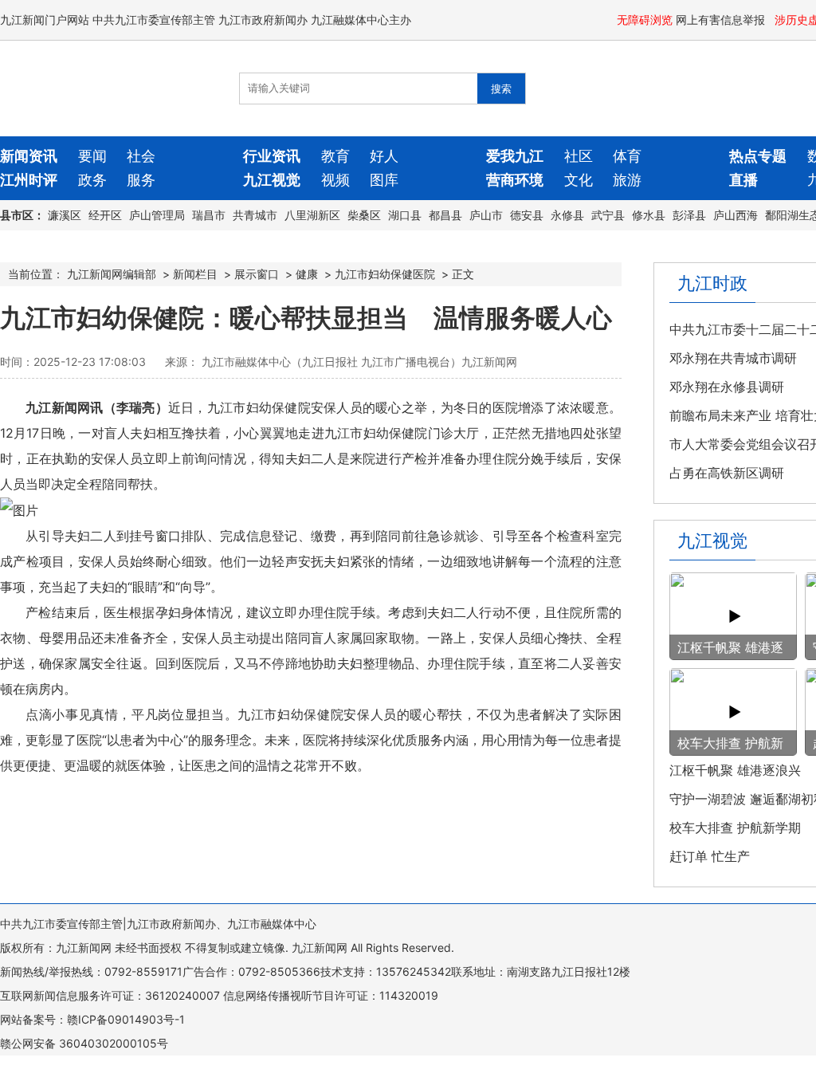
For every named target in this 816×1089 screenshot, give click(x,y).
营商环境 (514, 179)
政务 (92, 179)
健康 (307, 274)
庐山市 (486, 215)
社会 (141, 155)
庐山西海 (735, 215)
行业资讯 (271, 155)
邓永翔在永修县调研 (726, 387)
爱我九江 (514, 155)
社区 (578, 155)
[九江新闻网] (91, 88)
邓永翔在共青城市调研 (733, 358)
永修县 (567, 215)
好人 (384, 155)
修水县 (648, 215)
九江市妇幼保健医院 (385, 274)
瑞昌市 (209, 215)
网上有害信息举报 (722, 19)
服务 (141, 179)
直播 (743, 179)
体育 (627, 155)
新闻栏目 (195, 274)
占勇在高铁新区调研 (726, 473)
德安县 (526, 215)
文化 (578, 179)
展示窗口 (256, 274)
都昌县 (445, 215)
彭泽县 (689, 215)
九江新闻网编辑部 (111, 274)
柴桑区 (364, 215)
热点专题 (758, 155)
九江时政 (712, 283)
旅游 (627, 179)
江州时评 (28, 179)
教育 (335, 155)
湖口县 (405, 215)
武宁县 (608, 215)
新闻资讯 (28, 155)
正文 (463, 274)
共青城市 (255, 215)
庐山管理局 (157, 215)
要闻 (92, 155)
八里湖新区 (312, 215)
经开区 (105, 215)
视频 (335, 179)
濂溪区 (64, 215)
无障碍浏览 (645, 19)
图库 (384, 179)
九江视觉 (271, 179)
